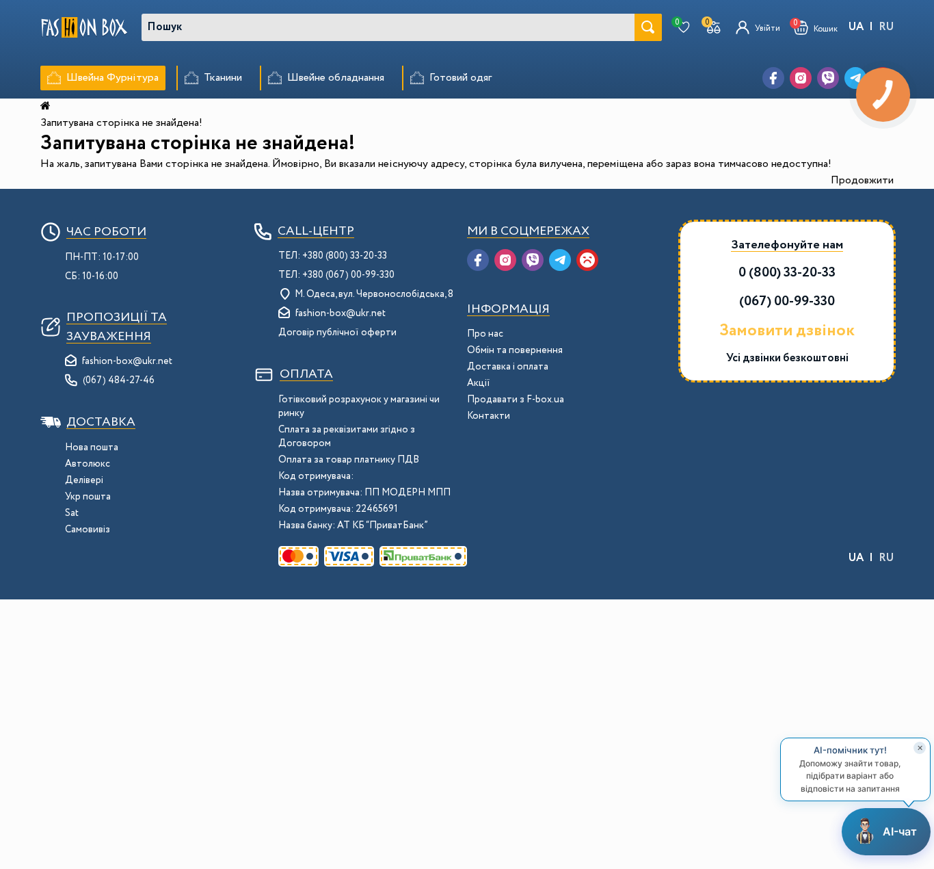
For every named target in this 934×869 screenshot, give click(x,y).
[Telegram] (560, 260)
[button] (816, 28)
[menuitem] (103, 78)
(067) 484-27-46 (119, 380)
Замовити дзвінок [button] (787, 331)
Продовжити (862, 180)
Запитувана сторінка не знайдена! (121, 123)
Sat (72, 513)
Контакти (488, 416)
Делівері (84, 480)
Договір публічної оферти (337, 332)
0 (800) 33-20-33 (787, 273)
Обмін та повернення (515, 350)
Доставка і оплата (507, 367)
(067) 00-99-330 (787, 301)
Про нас (485, 334)
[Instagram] (801, 78)
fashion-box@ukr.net (127, 361)
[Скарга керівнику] (587, 260)
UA (856, 27)
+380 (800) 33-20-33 (344, 256)
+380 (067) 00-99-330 (348, 275)
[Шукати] (648, 27)
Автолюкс (87, 464)
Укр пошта (88, 497)
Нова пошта (91, 447)
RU (886, 27)
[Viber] (828, 78)
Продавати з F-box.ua (515, 399)
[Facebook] (773, 78)
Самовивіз (87, 529)
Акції (478, 383)
